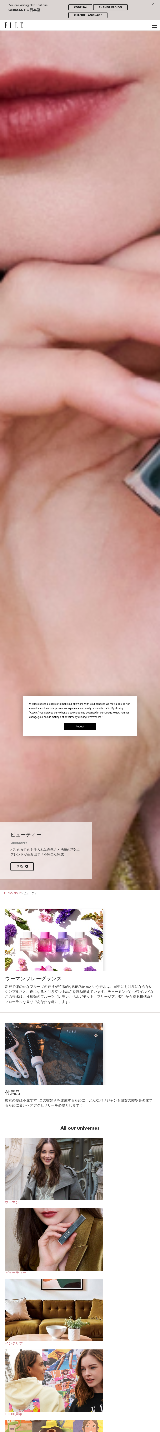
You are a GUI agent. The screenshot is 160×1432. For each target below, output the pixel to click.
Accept (80, 726)
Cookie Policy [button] (111, 712)
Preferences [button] (94, 717)
